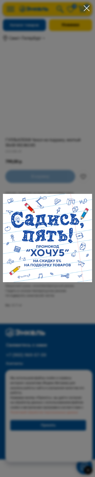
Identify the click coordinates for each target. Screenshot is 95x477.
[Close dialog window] (86, 8)
